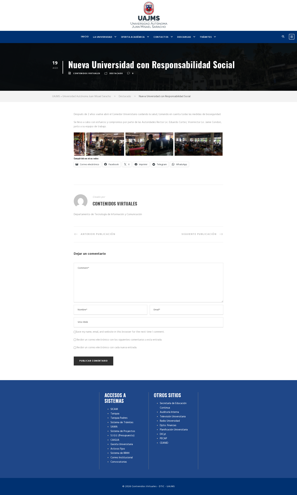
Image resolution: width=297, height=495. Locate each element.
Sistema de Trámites (122, 422)
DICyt (163, 434)
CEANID (164, 443)
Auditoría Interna (169, 412)
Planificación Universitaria (174, 430)
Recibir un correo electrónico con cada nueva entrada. (107, 348)
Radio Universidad (170, 421)
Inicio (85, 37)
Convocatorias (119, 462)
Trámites (206, 37)
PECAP (163, 438)
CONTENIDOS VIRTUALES (86, 73)
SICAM (114, 409)
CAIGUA (115, 440)
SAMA (114, 427)
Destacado (116, 73)
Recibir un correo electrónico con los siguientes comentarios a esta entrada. (119, 340)
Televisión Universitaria (173, 417)
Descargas (184, 37)
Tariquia (115, 414)
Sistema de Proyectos (123, 431)
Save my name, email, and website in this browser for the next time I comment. (120, 332)
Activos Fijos (118, 449)
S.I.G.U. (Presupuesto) (122, 436)
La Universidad (102, 37)
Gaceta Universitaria (122, 444)
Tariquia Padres (119, 418)
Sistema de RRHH (120, 453)
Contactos (160, 37)
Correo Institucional (122, 458)
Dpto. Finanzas (168, 425)
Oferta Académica (133, 37)
